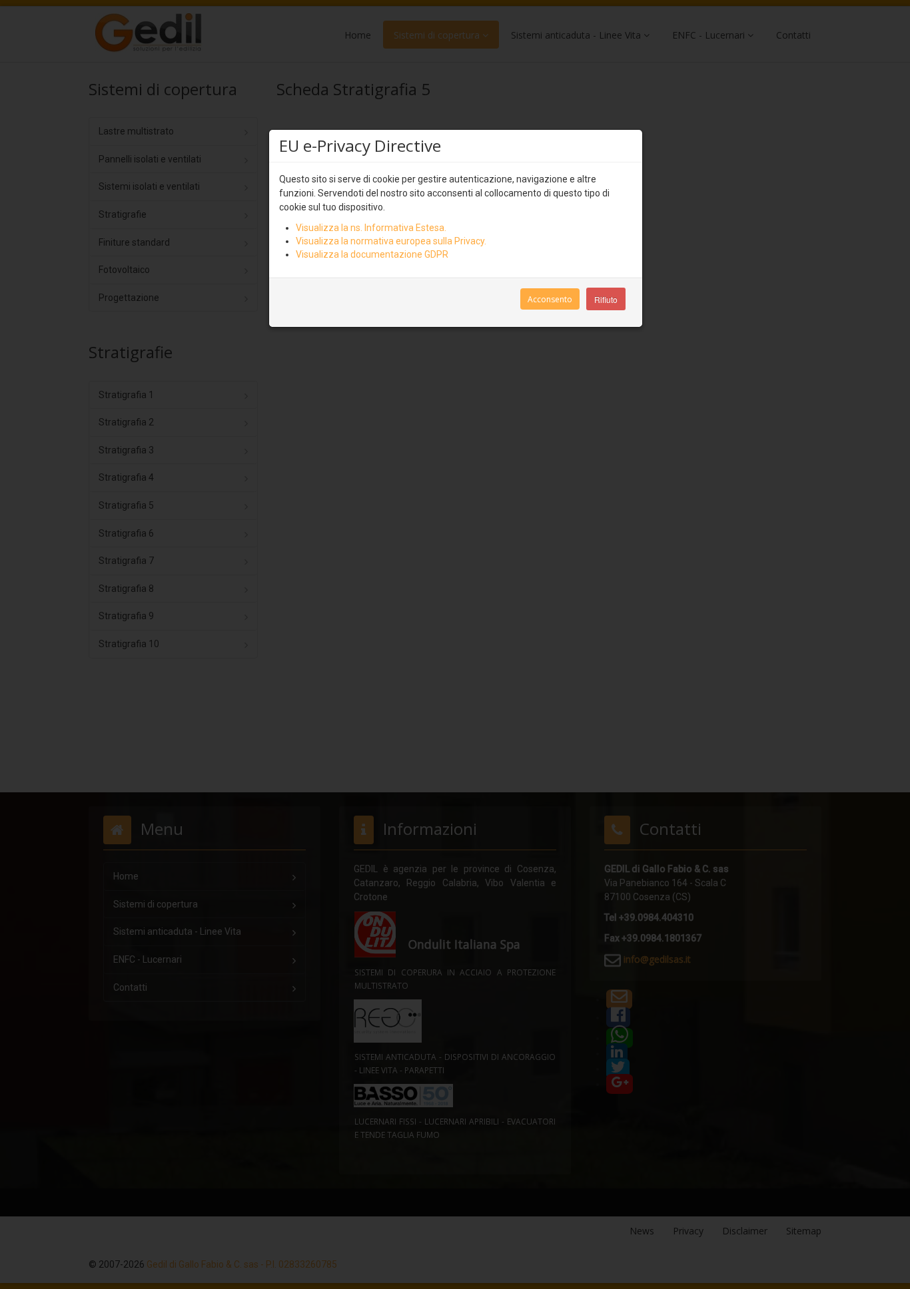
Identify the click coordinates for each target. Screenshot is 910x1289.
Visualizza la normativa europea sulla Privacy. (391, 241)
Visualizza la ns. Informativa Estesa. (371, 227)
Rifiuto (606, 299)
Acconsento (550, 299)
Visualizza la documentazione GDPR (372, 254)
